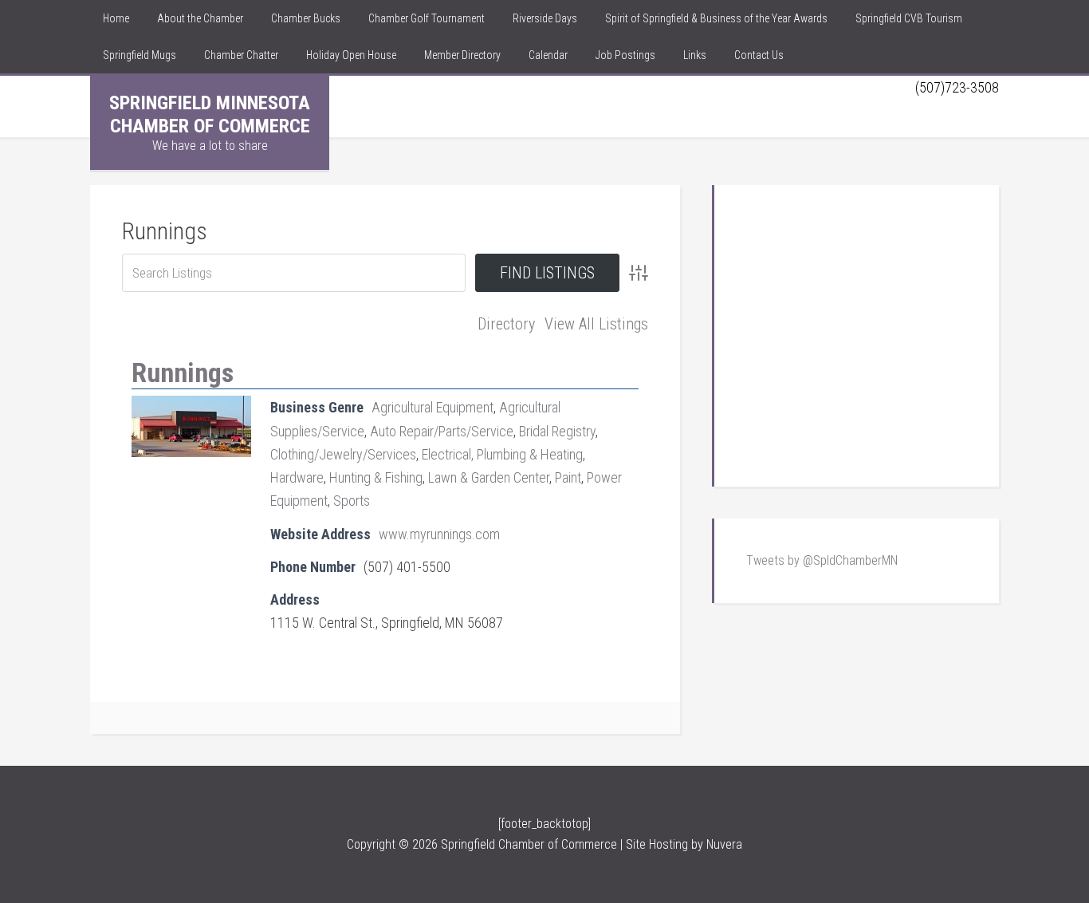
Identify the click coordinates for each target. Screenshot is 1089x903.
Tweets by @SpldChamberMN (822, 560)
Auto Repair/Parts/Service (441, 431)
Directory (506, 323)
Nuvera (724, 844)
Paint (568, 477)
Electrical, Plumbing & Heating (502, 454)
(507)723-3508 (957, 87)
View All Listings (596, 323)
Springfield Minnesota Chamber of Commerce (209, 114)
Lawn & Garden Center (488, 477)
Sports (351, 500)
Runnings (164, 231)
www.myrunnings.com (439, 534)
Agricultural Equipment (432, 407)
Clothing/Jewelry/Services (343, 454)
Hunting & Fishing (376, 477)
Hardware (297, 477)
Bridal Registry (557, 431)
